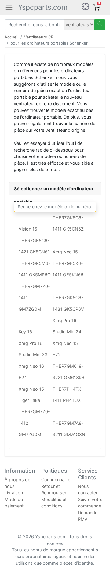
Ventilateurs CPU (40, 36)
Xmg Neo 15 (65, 251)
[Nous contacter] (85, 7)
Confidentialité (55, 479)
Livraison (14, 492)
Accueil (11, 36)
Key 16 (25, 331)
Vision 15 (28, 228)
